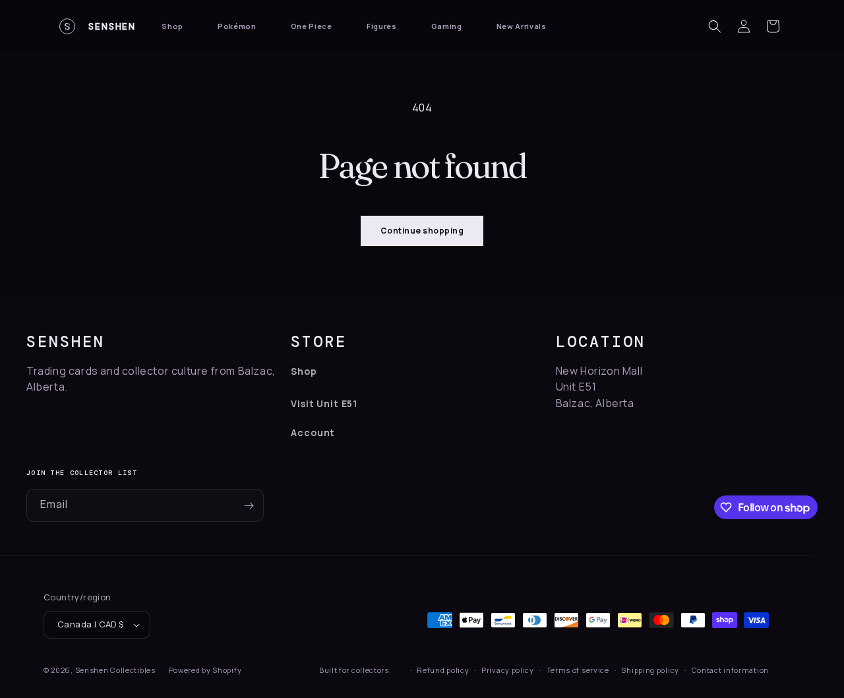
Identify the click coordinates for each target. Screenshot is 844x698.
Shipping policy (650, 670)
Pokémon (237, 26)
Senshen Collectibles (115, 670)
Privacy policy (507, 670)
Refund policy (443, 670)
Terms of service (578, 670)
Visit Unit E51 (324, 403)
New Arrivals (522, 26)
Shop (172, 26)
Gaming (446, 26)
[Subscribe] (248, 505)
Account (313, 432)
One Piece (311, 26)
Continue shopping (422, 230)
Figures (382, 26)
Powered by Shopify (205, 670)
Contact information (730, 670)
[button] (714, 26)
